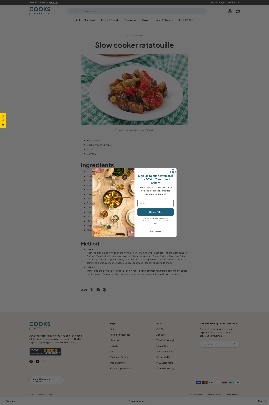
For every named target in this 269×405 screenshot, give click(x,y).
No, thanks (155, 231)
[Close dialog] (173, 171)
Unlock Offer (155, 212)
